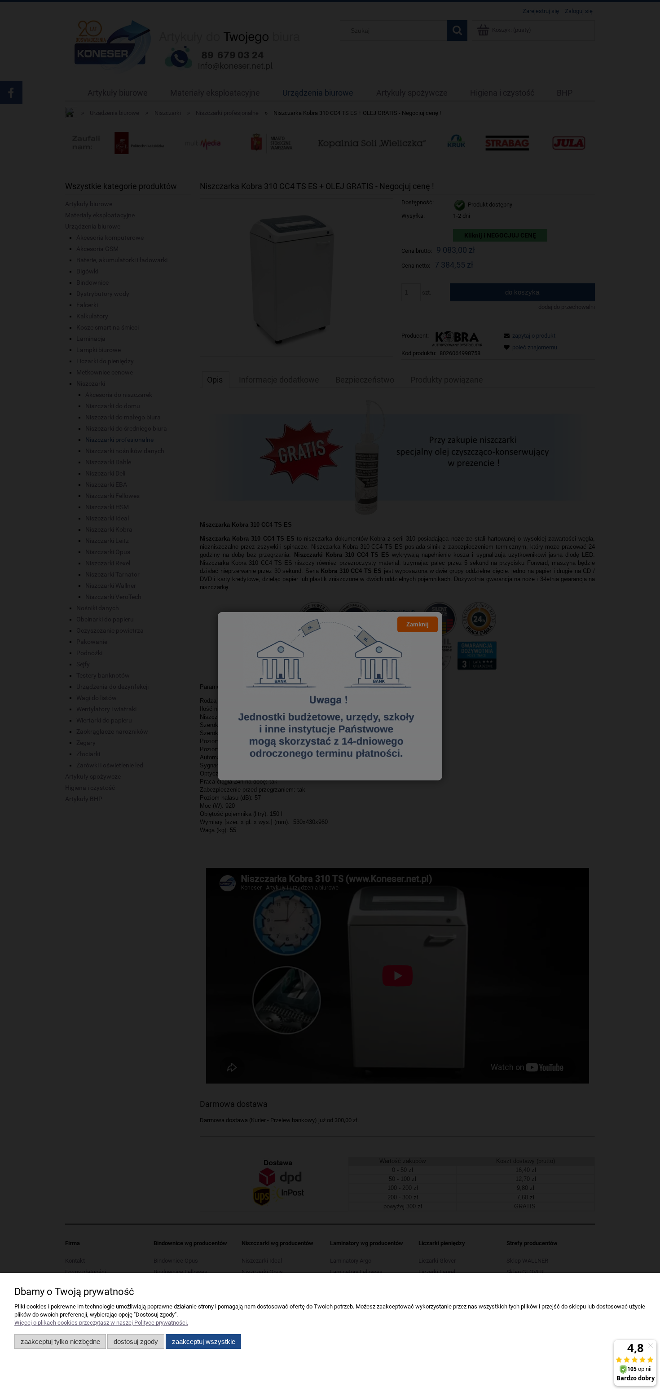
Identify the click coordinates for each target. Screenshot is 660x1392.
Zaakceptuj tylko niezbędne (60, 1341)
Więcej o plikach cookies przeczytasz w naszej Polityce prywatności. (101, 1322)
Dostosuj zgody (136, 1341)
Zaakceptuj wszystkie (203, 1341)
